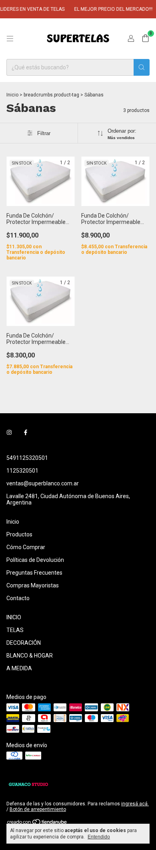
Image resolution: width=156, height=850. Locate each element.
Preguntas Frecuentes (34, 572)
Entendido (99, 837)
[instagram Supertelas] (9, 432)
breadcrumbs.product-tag (51, 95)
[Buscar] (142, 67)
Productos (19, 534)
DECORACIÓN (23, 643)
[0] (145, 38)
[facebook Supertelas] (25, 432)
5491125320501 (27, 458)
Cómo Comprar (25, 547)
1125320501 (22, 470)
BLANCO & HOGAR (29, 655)
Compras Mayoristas (32, 585)
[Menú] (10, 38)
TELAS (15, 630)
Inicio (12, 95)
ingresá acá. (135, 804)
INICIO (13, 617)
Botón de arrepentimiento (38, 809)
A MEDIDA (19, 668)
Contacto (18, 598)
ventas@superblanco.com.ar (42, 483)
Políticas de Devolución (35, 560)
